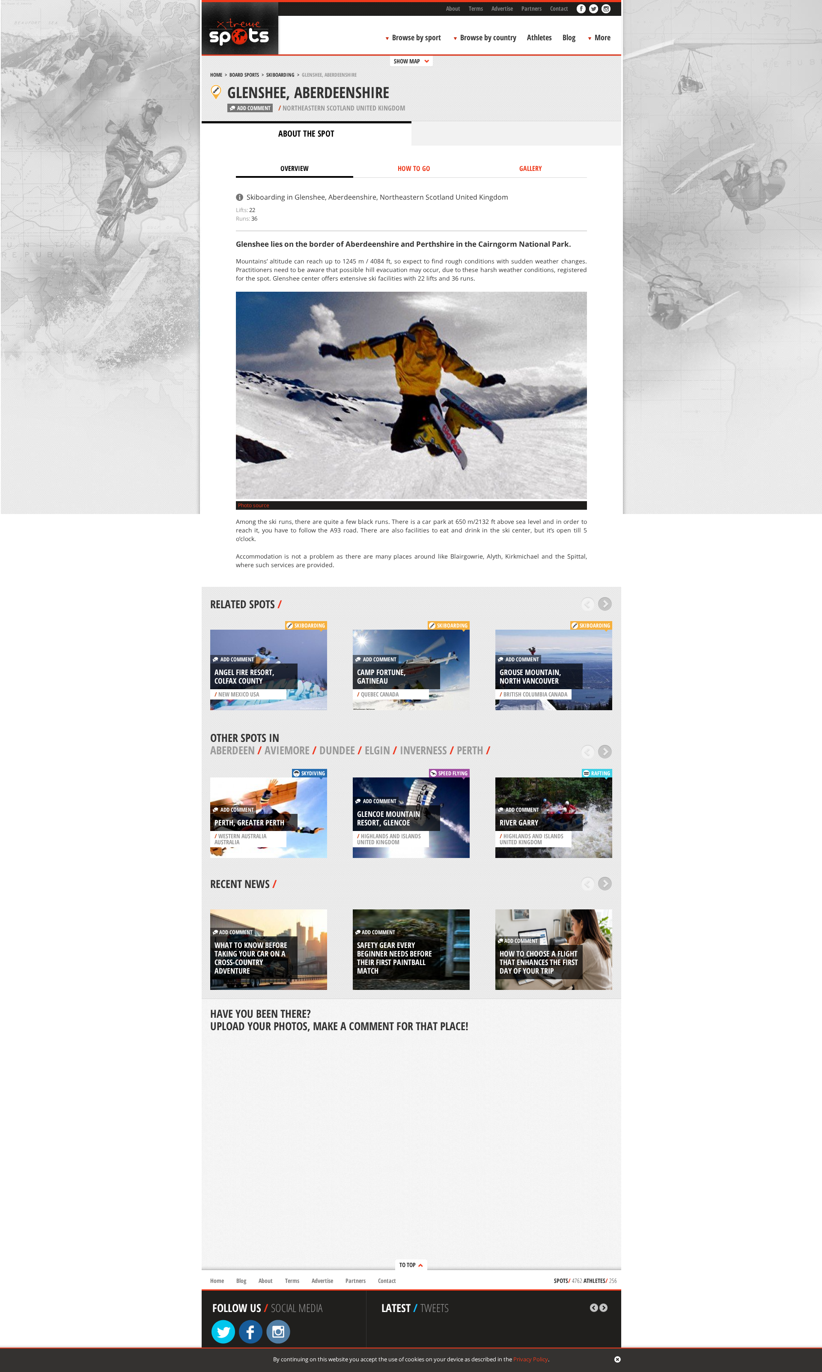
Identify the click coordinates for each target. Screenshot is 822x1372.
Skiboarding (280, 74)
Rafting (600, 773)
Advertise (502, 8)
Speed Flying (453, 773)
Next (605, 604)
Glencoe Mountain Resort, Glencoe (388, 818)
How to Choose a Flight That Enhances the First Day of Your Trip (539, 962)
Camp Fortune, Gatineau (381, 676)
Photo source (253, 505)
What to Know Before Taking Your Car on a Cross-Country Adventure (250, 958)
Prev (588, 604)
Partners (531, 8)
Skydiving (313, 773)
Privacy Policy (530, 1359)
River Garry (519, 822)
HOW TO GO (414, 168)
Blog (569, 37)
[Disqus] (411, 1152)
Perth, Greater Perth (249, 822)
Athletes (539, 37)
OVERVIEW (294, 168)
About (453, 8)
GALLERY (530, 168)
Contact (559, 8)
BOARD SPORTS (244, 74)
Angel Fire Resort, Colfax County (244, 676)
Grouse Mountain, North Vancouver (530, 676)
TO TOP (407, 1265)
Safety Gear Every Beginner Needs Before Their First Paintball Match (394, 958)
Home (216, 74)
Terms (476, 8)
